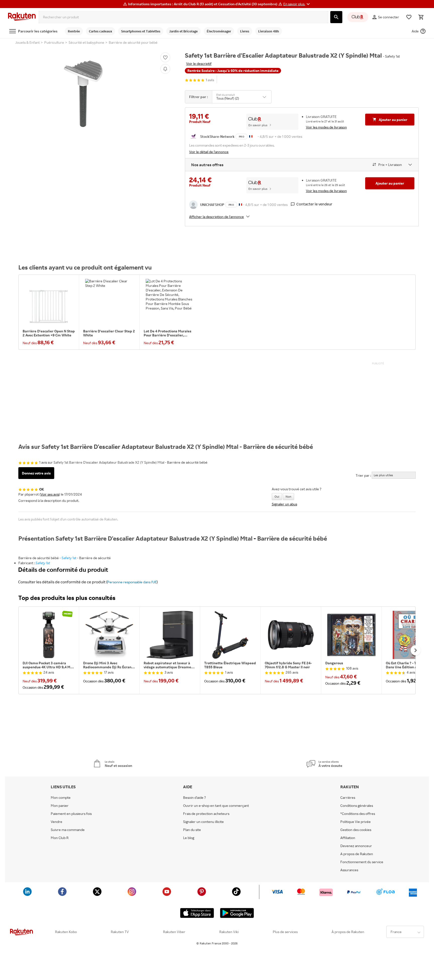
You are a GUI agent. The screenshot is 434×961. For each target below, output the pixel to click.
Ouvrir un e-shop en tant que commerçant (216, 806)
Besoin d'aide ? (194, 798)
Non (288, 496)
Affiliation (347, 838)
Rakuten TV (120, 932)
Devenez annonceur (356, 846)
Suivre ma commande (68, 830)
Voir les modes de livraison (326, 127)
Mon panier (60, 806)
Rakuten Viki (229, 932)
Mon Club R (60, 838)
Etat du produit (225, 95)
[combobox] (183, 17)
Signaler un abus (284, 504)
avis (210, 80)
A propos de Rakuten (356, 854)
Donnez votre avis (36, 473)
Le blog (188, 838)
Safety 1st (69, 558)
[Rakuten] (22, 17)
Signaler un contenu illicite (203, 822)
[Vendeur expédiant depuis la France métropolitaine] (240, 204)
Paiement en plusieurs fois (71, 814)
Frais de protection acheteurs (206, 814)
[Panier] (421, 17)
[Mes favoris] (409, 17)
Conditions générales (356, 806)
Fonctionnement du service (361, 862)
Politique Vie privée (355, 822)
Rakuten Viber (174, 932)
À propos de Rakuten (348, 932)
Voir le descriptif (198, 63)
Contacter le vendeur (314, 204)
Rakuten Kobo (66, 932)
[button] (297, 4)
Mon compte (61, 798)
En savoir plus (257, 125)
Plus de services (285, 932)
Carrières (347, 798)
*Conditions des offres (357, 814)
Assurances (349, 870)
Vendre (56, 822)
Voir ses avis (49, 494)
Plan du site (192, 830)
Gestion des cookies (355, 830)
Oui (277, 496)
